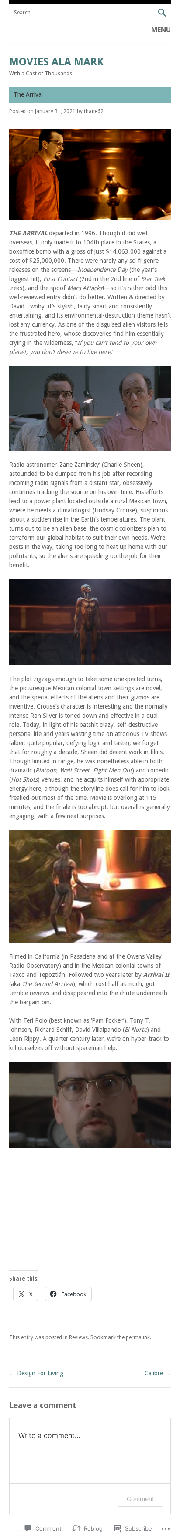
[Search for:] (90, 12)
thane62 (94, 111)
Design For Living (36, 1373)
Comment (140, 1498)
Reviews (78, 1337)
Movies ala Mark (56, 62)
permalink (138, 1337)
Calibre (158, 1373)
